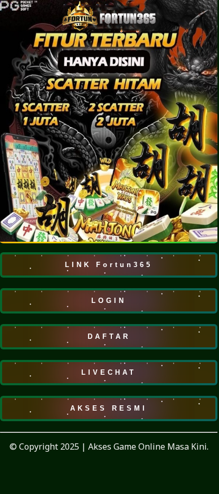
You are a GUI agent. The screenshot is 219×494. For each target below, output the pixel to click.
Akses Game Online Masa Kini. (148, 446)
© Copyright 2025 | (48, 446)
